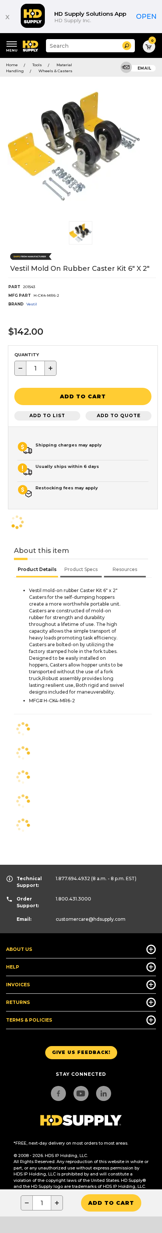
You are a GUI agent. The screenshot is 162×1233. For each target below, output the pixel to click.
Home (12, 64)
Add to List (47, 415)
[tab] (37, 570)
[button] (127, 45)
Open (146, 16)
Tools (37, 64)
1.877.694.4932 (73, 878)
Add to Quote (119, 415)
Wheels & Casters (55, 70)
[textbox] (35, 368)
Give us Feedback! (81, 1052)
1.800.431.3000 (73, 899)
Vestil (31, 304)
